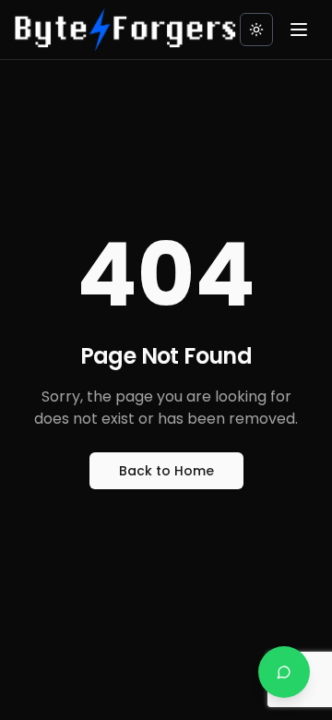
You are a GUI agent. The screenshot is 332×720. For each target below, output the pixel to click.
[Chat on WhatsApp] (284, 672)
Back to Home (166, 471)
